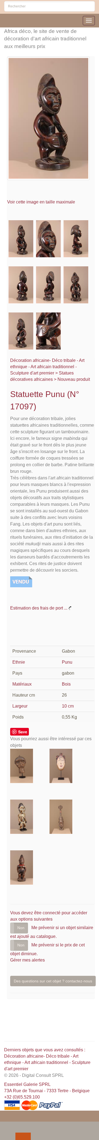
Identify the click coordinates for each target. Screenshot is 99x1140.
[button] (5, 1125)
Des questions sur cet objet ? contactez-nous (53, 981)
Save (22, 731)
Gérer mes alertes (27, 960)
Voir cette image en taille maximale (41, 202)
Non (20, 928)
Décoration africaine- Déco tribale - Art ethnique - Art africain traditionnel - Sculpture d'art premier (47, 366)
